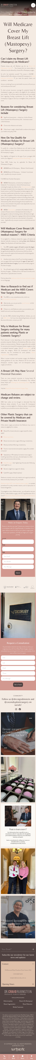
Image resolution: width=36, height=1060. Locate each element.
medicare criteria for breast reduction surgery (23, 278)
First (3, 545)
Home (2, 12)
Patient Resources (11, 12)
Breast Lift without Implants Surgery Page (17, 388)
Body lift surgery (8, 463)
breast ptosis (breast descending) (21, 158)
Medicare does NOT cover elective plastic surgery (14, 483)
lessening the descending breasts (20, 382)
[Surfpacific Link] (18, 1049)
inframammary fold (26, 187)
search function (26, 303)
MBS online (6, 318)
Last (3, 552)
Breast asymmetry (8, 437)
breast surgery (27, 348)
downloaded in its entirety (9, 299)
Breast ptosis (11, 210)
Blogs (18, 12)
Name (4, 538)
